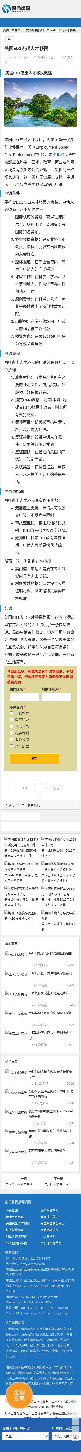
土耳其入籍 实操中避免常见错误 (50, 973)
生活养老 (22, 726)
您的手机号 (51, 689)
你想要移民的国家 (17, 1428)
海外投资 (22, 739)
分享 (56, 788)
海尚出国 (12, 1210)
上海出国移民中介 (37, 1413)
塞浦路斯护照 (49, 1230)
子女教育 (22, 713)
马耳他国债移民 (16, 1243)
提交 (34, 758)
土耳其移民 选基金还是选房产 (49, 993)
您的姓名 (17, 689)
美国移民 (60, 155)
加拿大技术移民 (16, 1236)
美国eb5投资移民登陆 (19, 918)
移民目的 (17, 707)
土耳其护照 (48, 1236)
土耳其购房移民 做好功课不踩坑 (50, 1013)
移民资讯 (17, 30)
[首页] (75, 1414)
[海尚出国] (16, 11)
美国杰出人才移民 (18, 1223)
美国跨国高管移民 (52, 1223)
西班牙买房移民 (51, 1243)
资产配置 (22, 746)
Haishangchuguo (17, 57)
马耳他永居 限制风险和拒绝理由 (50, 953)
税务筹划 (22, 733)
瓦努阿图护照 (49, 1210)
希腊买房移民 (15, 1217)
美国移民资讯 (35, 30)
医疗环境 (22, 720)
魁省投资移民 (15, 1230)
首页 (6, 30)
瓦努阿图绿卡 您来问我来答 (47, 1151)
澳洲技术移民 (49, 1217)
